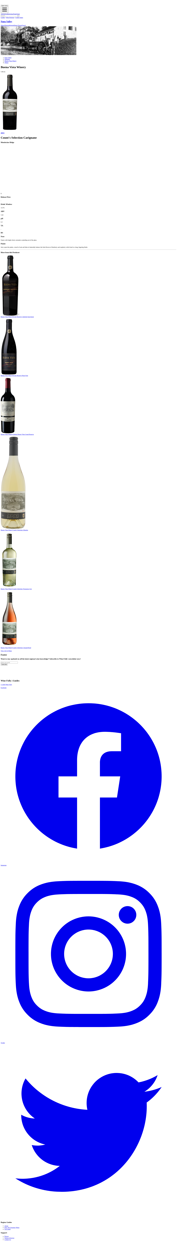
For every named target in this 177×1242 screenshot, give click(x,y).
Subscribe (4, 664)
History (16, 25)
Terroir (20, 25)
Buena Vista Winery (10, 61)
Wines (2, 25)
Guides (7, 14)
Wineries (6, 25)
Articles (3, 14)
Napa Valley (6, 21)
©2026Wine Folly (6, 684)
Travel (24, 25)
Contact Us (7, 1239)
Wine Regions (10, 17)
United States (19, 17)
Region (11, 25)
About (6, 1226)
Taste (15, 14)
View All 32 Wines (6, 651)
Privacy (6, 1236)
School (11, 14)
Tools (18, 14)
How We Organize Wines (11, 1227)
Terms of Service (9, 1238)
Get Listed (7, 1229)
